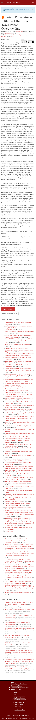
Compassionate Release (18, 613)
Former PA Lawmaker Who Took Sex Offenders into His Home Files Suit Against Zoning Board (19, 380)
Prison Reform (28, 637)
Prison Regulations (22, 672)
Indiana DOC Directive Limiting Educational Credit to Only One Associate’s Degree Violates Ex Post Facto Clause (19, 340)
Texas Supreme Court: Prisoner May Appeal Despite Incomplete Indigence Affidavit (18, 519)
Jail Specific (14, 639)
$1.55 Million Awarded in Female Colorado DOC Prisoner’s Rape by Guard (18, 336)
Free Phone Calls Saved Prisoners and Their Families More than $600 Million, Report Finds (19, 582)
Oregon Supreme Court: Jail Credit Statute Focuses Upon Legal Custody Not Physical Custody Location (18, 651)
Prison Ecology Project (20, 700)
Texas (12, 36)
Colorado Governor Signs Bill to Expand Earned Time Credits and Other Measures (19, 629)
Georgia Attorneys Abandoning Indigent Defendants (18, 455)
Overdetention (8, 632)
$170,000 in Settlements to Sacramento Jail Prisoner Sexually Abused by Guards (18, 384)
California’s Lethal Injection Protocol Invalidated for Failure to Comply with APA (18, 410)
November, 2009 (8, 33)
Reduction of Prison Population (12, 641)
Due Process (19, 646)
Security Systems (19, 626)
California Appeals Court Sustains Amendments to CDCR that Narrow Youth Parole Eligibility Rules (18, 668)
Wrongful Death (8, 613)
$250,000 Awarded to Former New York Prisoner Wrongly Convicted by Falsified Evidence (18, 375)
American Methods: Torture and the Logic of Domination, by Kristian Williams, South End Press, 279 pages (19, 350)
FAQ (15, 694)
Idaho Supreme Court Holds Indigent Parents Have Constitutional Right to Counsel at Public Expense (18, 577)
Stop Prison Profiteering (20, 698)
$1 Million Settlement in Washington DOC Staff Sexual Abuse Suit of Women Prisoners (19, 388)
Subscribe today (7, 11)
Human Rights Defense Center (19, 684)
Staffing (11, 608)
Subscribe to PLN (19, 702)
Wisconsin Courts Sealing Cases (13, 501)
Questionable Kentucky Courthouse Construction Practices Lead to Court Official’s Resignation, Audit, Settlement (19, 440)
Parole (28, 35)
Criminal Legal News (16, 686)
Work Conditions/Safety (13, 606)
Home (12, 682)
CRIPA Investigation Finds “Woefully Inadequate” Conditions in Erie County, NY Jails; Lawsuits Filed (18, 369)
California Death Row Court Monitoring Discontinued (19, 426)
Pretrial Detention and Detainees (19, 648)
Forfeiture (16, 619)
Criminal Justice (14, 656)
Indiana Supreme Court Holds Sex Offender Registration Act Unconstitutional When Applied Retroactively (20, 354)
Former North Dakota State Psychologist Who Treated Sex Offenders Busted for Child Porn (19, 395)
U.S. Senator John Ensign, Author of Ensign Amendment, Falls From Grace (16, 391)
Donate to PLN (19, 708)
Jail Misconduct (18, 611)
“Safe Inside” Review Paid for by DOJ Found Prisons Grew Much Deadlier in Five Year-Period (19, 603)
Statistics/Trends (10, 35)
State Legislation (15, 632)
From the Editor (9, 330)
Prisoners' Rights (24, 665)
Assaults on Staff (17, 608)
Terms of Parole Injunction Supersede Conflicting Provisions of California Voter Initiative (18, 482)
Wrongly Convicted (16, 689)
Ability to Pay (8, 620)
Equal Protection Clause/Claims (20, 670)
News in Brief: (9, 531)
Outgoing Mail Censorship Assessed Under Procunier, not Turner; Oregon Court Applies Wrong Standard (19, 467)
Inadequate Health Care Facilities (25, 639)
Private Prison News (20, 710)
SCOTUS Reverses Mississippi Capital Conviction (18, 592)
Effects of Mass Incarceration (25, 619)
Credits (21, 632)
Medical (24, 663)
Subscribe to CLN (19, 704)
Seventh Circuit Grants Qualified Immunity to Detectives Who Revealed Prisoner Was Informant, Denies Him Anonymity (18, 540)
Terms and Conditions (19, 696)
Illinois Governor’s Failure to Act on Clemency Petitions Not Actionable (17, 504)
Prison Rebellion (27, 624)
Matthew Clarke (19, 31)
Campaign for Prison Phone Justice (20, 688)
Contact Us (16, 692)
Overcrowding (18, 35)
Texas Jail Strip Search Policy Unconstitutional (17, 344)
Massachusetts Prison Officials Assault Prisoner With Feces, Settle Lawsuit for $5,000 (18, 460)
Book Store (17, 706)
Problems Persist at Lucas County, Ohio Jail (16, 437)
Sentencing (24, 35)
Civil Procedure (15, 654)
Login (15, 314)
